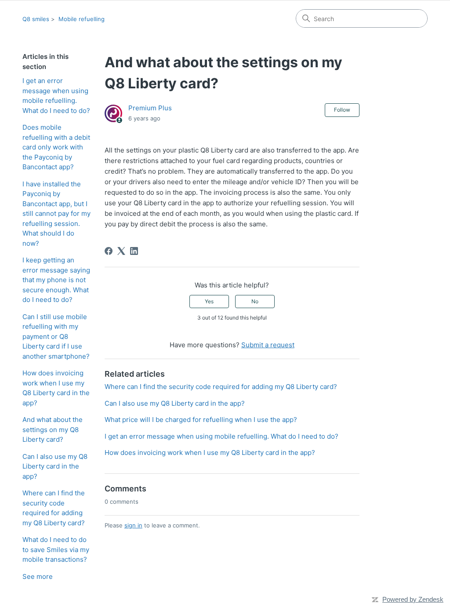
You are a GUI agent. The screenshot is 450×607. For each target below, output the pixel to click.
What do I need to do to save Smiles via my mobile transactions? (55, 549)
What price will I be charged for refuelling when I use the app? (201, 419)
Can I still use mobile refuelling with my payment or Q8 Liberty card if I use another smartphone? (56, 336)
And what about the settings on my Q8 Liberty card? (52, 429)
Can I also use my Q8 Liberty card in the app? (54, 466)
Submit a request (267, 345)
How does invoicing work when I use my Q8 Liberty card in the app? (56, 388)
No (254, 301)
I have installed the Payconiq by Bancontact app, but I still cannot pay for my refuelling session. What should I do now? (56, 213)
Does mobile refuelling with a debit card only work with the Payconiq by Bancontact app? (56, 147)
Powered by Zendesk (412, 599)
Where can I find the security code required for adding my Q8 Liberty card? (53, 508)
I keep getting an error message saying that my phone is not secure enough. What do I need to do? (56, 280)
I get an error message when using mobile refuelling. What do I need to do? (56, 95)
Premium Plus (150, 108)
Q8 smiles (35, 18)
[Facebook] (108, 251)
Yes (209, 301)
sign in (133, 525)
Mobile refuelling (81, 18)
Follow (342, 109)
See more (37, 576)
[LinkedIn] (134, 251)
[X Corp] (121, 251)
